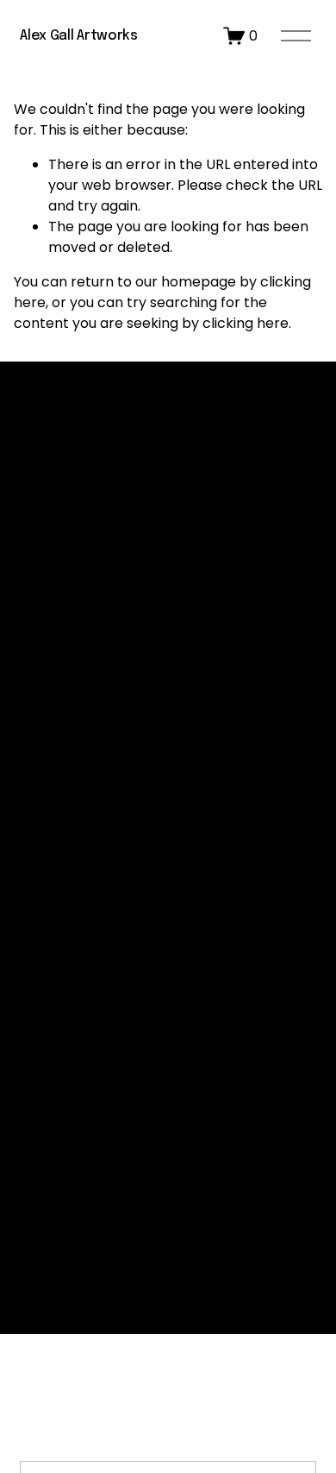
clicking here (245, 323)
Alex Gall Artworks (78, 35)
